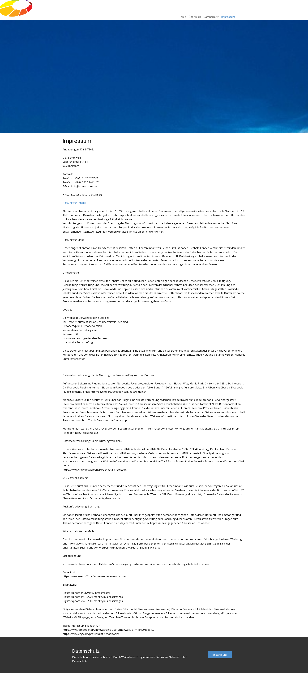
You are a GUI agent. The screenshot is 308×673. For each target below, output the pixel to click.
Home (182, 17)
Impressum (228, 17)
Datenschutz (211, 17)
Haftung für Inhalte (74, 202)
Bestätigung (219, 654)
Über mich (194, 17)
